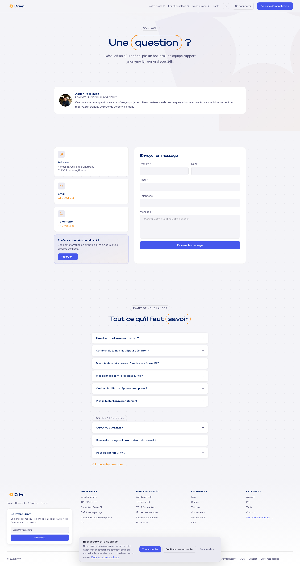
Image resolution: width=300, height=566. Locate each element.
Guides (194, 502)
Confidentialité (228, 558)
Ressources (201, 6)
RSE (248, 502)
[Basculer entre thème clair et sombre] (226, 6)
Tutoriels (195, 507)
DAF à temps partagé (91, 512)
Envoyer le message (190, 245)
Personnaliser (207, 549)
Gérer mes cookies (269, 558)
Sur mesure (142, 522)
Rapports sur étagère (146, 517)
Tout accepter (150, 549)
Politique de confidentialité (105, 557)
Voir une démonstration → (259, 517)
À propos (250, 497)
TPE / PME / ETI (89, 502)
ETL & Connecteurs (146, 507)
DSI (82, 522)
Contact (250, 512)
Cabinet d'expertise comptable (96, 517)
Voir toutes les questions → (109, 464)
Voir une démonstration (275, 6)
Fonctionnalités (178, 6)
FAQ (193, 522)
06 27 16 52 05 (66, 226)
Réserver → (68, 256)
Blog (193, 497)
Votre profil (157, 6)
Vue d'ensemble (89, 497)
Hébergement (143, 502)
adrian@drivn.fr (66, 198)
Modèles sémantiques (147, 512)
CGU (242, 558)
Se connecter (243, 6)
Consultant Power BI (91, 507)
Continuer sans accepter (179, 549)
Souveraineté (198, 517)
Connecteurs (198, 512)
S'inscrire (39, 537)
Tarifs (216, 6)
